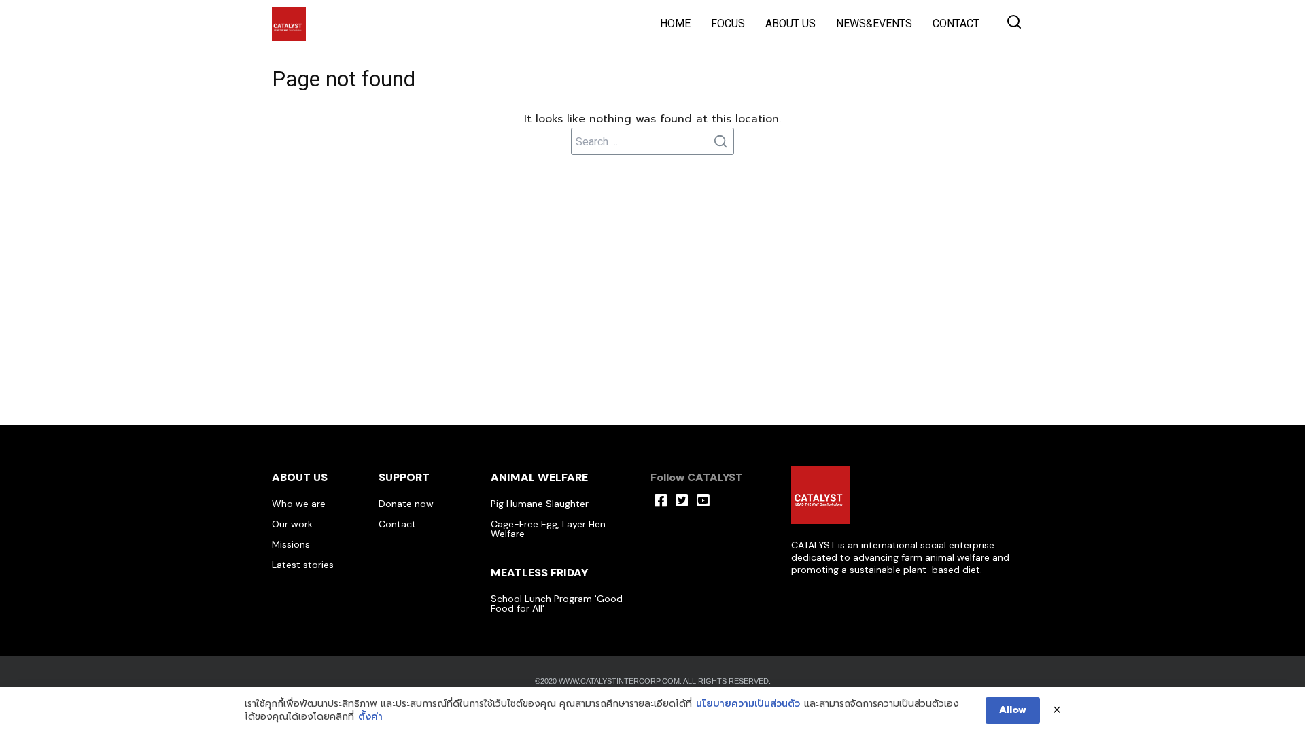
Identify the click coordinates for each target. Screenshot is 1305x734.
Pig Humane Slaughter (540, 503)
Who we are (299, 503)
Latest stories (303, 565)
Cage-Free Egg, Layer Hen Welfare (548, 529)
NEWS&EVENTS (874, 23)
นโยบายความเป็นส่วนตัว (748, 704)
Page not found (343, 79)
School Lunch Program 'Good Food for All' (557, 603)
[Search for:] (652, 141)
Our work (292, 524)
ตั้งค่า (370, 717)
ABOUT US (790, 23)
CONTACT (956, 23)
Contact (397, 524)
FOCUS (728, 23)
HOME (675, 23)
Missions (291, 544)
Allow (1012, 710)
